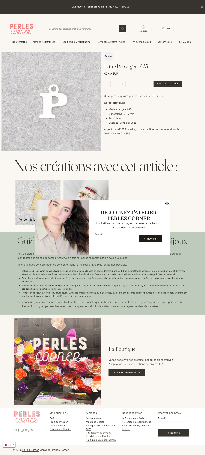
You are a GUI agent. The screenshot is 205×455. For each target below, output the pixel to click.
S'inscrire (150, 239)
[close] (167, 203)
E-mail (99, 234)
